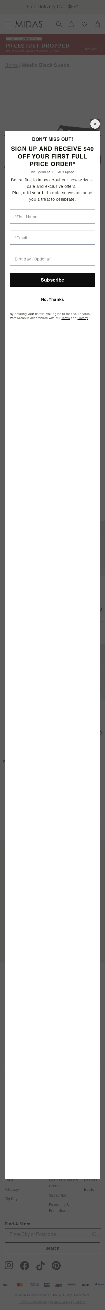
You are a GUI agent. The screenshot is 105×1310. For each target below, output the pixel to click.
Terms (66, 318)
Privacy (83, 318)
